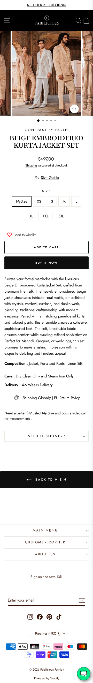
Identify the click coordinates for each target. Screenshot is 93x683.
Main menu (45, 530)
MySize (21, 201)
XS (39, 201)
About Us (45, 554)
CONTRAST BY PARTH (46, 129)
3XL (61, 216)
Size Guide (50, 177)
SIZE (46, 190)
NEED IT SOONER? (47, 436)
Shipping (31, 165)
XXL (45, 216)
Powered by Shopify (46, 678)
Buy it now (46, 263)
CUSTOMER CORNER (45, 542)
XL (31, 216)
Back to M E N (50, 479)
